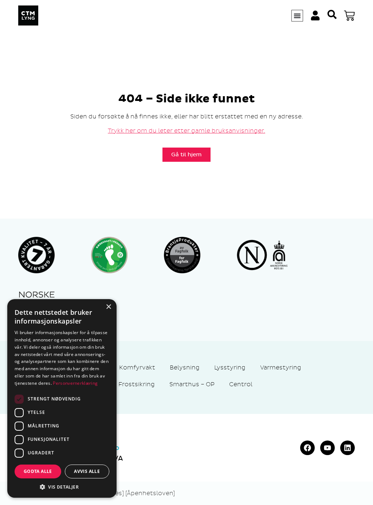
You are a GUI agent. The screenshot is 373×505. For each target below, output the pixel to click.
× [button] (108, 307)
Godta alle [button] (38, 471)
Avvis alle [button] (87, 471)
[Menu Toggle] (297, 15)
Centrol (240, 384)
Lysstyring (230, 367)
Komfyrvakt (137, 367)
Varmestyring (280, 367)
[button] (62, 486)
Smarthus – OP (192, 384)
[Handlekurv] (349, 15)
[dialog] (62, 398)
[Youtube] (327, 448)
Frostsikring (136, 384)
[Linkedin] (347, 448)
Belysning (185, 367)
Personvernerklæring (75, 383)
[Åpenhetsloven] (150, 493)
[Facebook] (307, 448)
